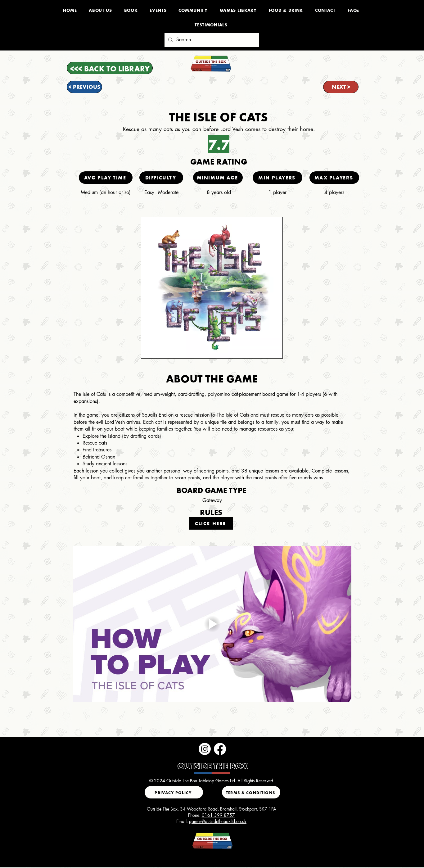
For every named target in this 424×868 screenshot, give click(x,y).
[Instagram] (205, 749)
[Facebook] (220, 749)
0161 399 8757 (218, 815)
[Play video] (212, 624)
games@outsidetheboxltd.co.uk (217, 821)
